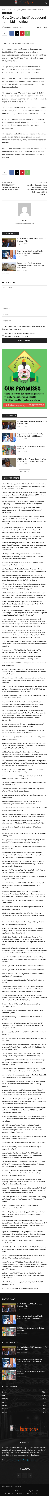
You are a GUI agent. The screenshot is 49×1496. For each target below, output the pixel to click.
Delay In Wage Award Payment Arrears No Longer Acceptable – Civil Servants (23, 680)
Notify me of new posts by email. (16, 336)
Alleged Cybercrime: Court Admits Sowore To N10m (22, 1071)
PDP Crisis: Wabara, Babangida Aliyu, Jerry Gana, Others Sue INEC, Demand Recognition (22, 510)
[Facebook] (11, 33)
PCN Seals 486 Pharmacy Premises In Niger (30, 823)
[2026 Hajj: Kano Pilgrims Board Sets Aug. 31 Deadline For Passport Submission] (9, 462)
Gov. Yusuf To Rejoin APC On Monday (15, 663)
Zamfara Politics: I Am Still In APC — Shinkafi (18, 872)
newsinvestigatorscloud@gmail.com (22, 1460)
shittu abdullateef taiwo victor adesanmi (16, 641)
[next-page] (7, 275)
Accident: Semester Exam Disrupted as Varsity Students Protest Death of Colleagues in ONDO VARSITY (37, 189)
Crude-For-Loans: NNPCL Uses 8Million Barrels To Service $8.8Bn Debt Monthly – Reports (24, 1266)
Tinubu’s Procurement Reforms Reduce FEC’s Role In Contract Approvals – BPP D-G (24, 521)
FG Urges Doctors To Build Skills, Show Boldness (29, 571)
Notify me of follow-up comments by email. (20, 333)
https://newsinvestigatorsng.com (24, 223)
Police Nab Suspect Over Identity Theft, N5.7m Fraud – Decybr (23, 536)
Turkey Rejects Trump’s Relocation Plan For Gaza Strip (21, 1053)
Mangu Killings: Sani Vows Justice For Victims (28, 817)
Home (4, 10)
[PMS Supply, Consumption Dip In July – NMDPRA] (9, 450)
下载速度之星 (6, 789)
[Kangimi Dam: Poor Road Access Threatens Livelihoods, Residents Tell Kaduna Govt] (9, 266)
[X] (17, 33)
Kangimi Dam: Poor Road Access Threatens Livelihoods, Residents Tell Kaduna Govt (30, 265)
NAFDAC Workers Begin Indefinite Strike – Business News (22, 1256)
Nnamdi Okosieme (8, 1282)
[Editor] (3, 27)
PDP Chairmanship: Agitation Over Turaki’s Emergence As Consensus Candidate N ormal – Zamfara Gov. (22, 717)
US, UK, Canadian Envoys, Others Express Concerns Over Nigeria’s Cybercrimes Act (23, 941)
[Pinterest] (22, 33)
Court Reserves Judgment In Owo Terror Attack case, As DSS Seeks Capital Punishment (24, 547)
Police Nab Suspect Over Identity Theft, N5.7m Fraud (22, 539)
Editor (9, 27)
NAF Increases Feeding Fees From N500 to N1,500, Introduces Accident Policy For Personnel (21, 1129)
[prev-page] (3, 275)
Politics (9, 13)
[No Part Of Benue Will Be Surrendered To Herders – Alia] (9, 242)
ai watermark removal (10, 808)
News (9, 10)
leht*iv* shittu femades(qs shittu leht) (15, 1075)
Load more (23, 471)
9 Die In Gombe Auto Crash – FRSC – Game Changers (20, 695)
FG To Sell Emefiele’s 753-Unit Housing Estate (28, 966)
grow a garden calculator (11, 795)
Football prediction (9, 730)
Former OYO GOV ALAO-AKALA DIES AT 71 (26, 1288)
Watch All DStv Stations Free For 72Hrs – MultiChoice (26, 1143)
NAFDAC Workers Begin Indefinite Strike (16, 1258)
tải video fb (6, 737)
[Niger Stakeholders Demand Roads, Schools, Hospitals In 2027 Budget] (9, 254)
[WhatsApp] (27, 33)
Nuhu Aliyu (6, 966)
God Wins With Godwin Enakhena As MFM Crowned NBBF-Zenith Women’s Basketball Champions (24, 1225)
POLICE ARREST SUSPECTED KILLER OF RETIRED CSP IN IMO (11, 187)
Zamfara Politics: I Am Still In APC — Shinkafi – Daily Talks (22, 870)
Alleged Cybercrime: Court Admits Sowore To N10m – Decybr (23, 1068)
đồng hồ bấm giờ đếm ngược (12, 801)
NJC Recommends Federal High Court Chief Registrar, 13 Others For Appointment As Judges (24, 643)
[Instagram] (24, 1475)
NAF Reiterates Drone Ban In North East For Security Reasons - (24, 1081)
